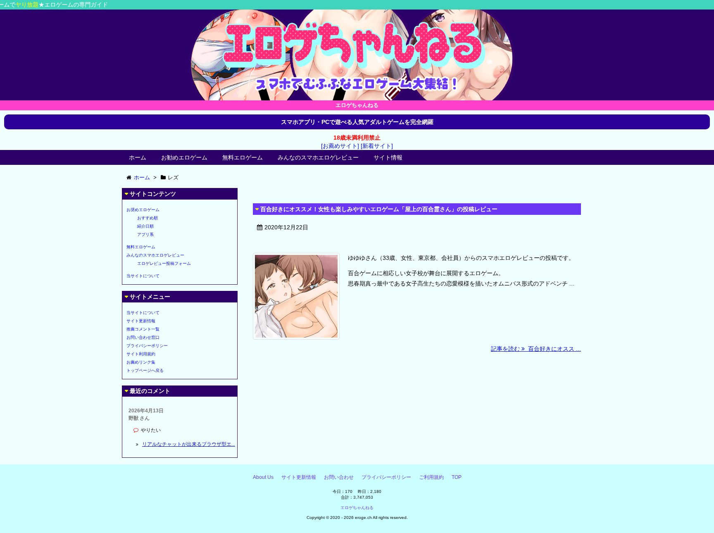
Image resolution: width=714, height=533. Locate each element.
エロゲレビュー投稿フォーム (164, 263)
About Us (263, 477)
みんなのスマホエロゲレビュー (318, 157)
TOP (457, 477)
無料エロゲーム (242, 157)
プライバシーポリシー (147, 345)
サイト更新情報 (140, 321)
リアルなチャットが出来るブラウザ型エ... (188, 444)
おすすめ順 (147, 218)
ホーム (137, 157)
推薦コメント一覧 (142, 329)
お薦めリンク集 (140, 362)
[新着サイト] (377, 146)
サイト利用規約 (140, 354)
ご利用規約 (431, 477)
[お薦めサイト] (340, 146)
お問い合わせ (339, 477)
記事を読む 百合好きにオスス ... (536, 348)
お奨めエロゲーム (142, 209)
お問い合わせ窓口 (142, 337)
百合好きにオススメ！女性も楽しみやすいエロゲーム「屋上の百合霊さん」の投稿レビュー (378, 209)
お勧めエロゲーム (184, 157)
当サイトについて (142, 276)
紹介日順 (145, 226)
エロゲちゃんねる (357, 507)
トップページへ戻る (145, 370)
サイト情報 (388, 157)
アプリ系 (145, 234)
